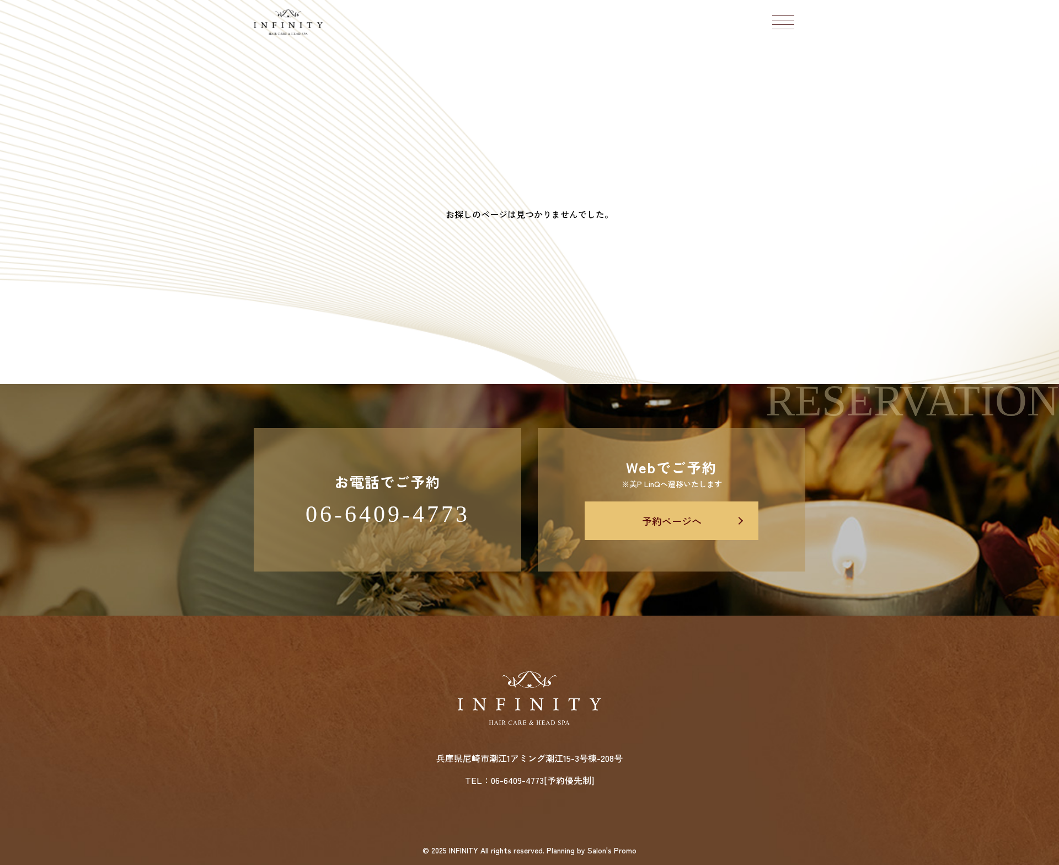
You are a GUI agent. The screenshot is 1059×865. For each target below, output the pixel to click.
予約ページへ (672, 521)
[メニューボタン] (783, 22)
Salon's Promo (612, 850)
